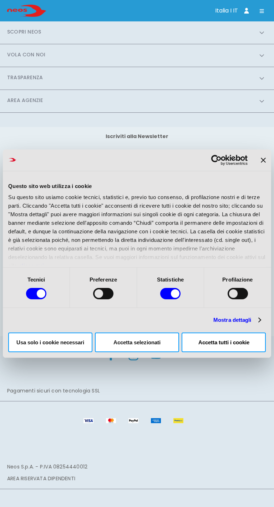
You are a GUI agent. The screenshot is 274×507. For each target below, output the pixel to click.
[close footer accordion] (262, 33)
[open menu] (262, 11)
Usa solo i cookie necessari (50, 342)
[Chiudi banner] (263, 159)
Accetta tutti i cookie (223, 342)
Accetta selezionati (137, 342)
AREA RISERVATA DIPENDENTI (41, 478)
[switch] (103, 293)
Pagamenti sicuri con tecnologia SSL (53, 390)
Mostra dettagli (232, 320)
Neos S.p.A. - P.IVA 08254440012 (47, 466)
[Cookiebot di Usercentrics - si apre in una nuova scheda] (216, 159)
